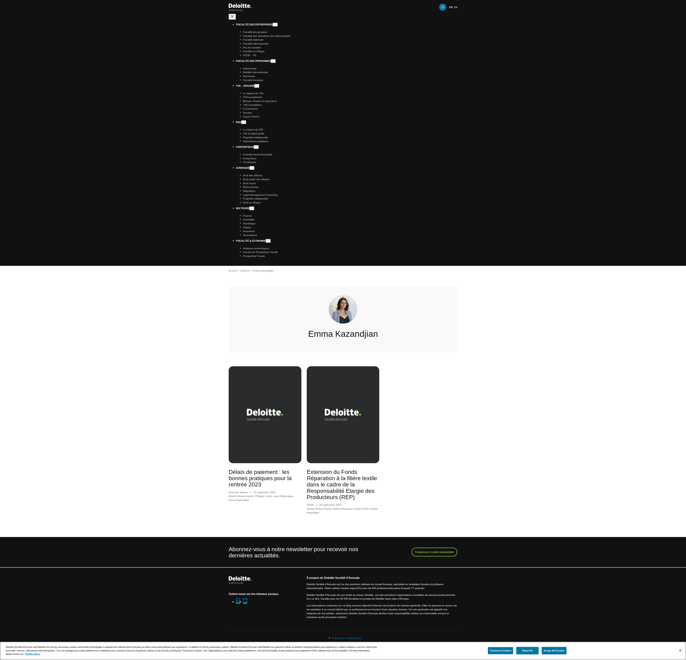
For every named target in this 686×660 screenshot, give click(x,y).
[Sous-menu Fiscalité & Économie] (268, 241)
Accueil (233, 270)
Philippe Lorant (263, 496)
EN (455, 7)
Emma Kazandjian (239, 500)
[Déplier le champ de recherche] (442, 7)
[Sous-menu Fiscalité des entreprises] (275, 24)
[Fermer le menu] (232, 17)
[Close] (680, 650)
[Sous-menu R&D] (243, 122)
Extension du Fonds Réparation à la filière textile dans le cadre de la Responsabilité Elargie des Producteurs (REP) (342, 484)
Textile (310, 504)
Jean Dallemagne (283, 496)
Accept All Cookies (554, 650)
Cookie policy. (32, 654)
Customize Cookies (500, 650)
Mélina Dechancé (343, 508)
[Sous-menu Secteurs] (251, 208)
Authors (244, 270)
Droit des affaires (238, 492)
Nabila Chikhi (361, 508)
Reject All (527, 650)
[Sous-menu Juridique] (251, 168)
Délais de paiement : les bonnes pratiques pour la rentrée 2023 (260, 478)
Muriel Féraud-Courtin (241, 496)
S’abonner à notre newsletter (434, 552)
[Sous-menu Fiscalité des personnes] (273, 61)
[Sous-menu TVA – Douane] (256, 86)
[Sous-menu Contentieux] (256, 147)
